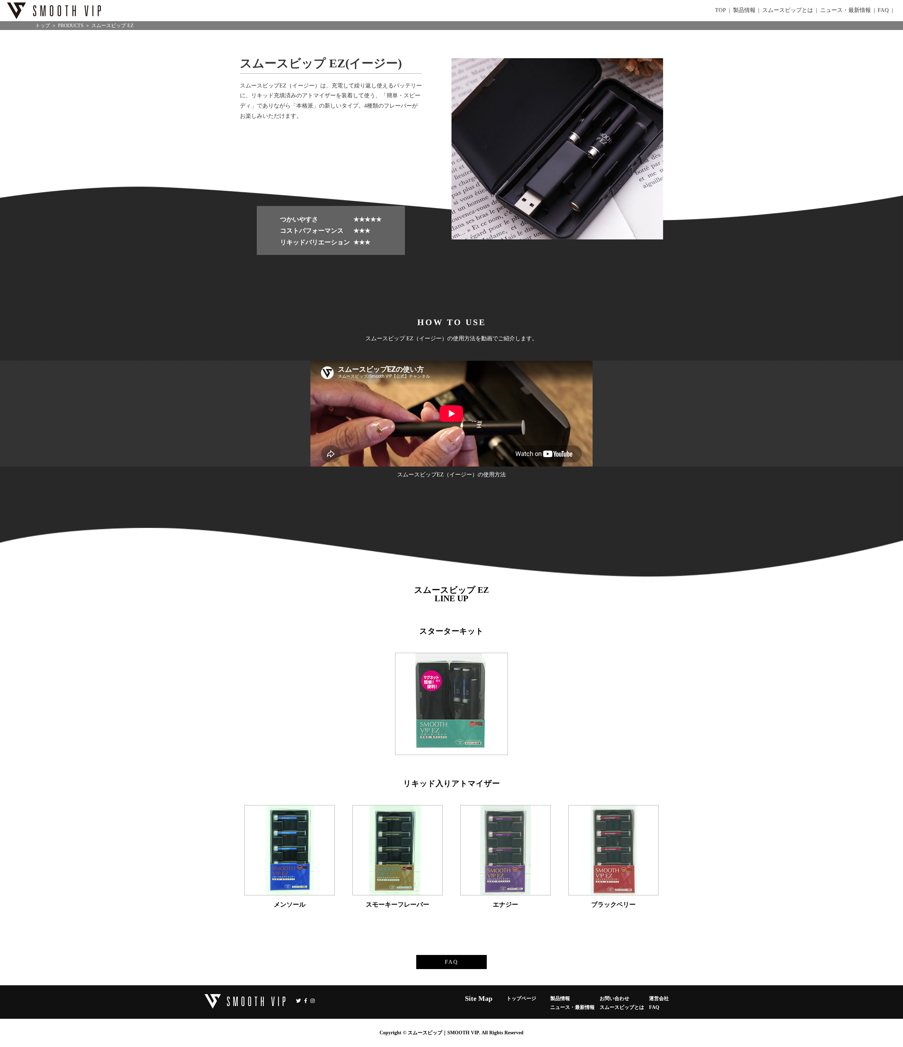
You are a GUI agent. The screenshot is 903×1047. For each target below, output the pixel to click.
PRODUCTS (71, 25)
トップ (42, 25)
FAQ (451, 962)
